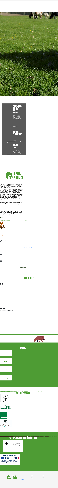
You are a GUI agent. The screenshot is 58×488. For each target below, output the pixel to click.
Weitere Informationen (27, 247)
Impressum (32, 247)
